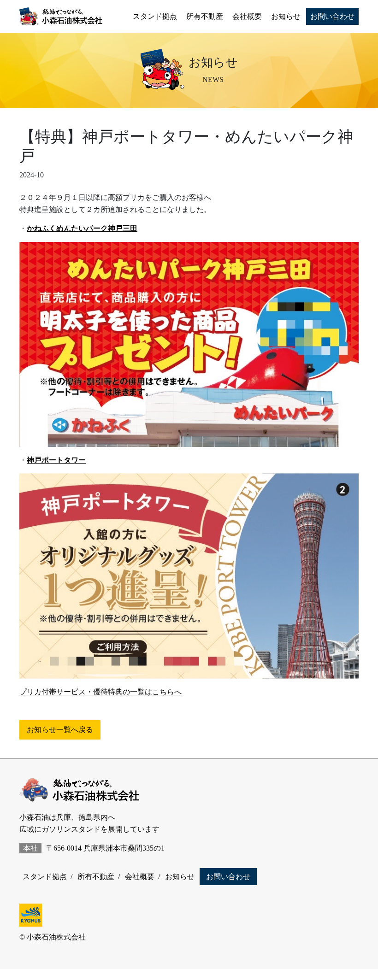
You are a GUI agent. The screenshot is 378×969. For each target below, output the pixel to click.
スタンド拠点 (155, 16)
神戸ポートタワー (56, 460)
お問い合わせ (332, 16)
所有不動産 (204, 16)
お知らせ (286, 16)
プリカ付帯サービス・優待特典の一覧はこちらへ (100, 692)
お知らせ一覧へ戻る (60, 730)
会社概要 (247, 16)
